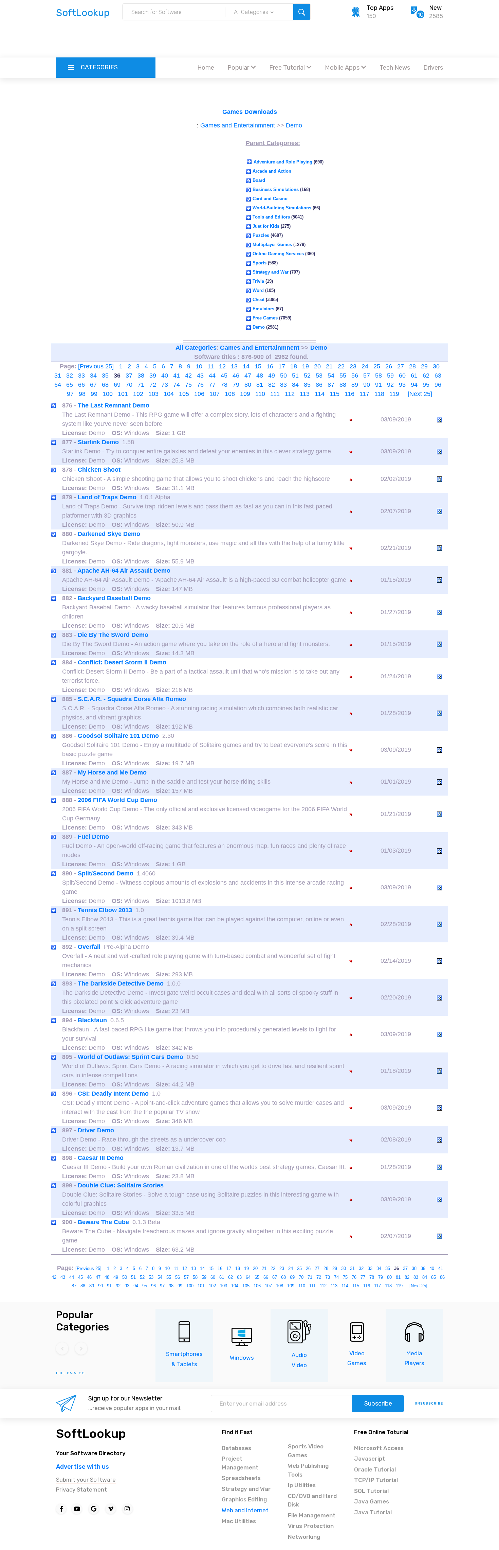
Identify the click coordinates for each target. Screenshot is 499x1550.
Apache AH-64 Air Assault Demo (123, 570)
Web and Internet (245, 1510)
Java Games (371, 1501)
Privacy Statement (81, 1489)
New (435, 8)
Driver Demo (96, 1130)
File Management (311, 1515)
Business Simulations (276, 189)
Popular (238, 67)
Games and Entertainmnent (237, 125)
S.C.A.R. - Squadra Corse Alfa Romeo (132, 699)
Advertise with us (82, 1466)
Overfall (89, 946)
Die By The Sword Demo (113, 634)
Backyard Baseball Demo (114, 598)
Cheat (258, 299)
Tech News (395, 67)
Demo (294, 125)
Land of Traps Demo (107, 497)
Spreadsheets (241, 1478)
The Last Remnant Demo (113, 405)
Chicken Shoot (99, 469)
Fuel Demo (93, 836)
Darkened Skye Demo (109, 533)
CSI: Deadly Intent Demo (113, 1093)
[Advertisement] (249, 39)
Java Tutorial (373, 1512)
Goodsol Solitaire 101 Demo (118, 735)
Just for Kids (266, 226)
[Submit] (301, 12)
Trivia (258, 281)
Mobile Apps (342, 67)
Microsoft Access (379, 1448)
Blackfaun (92, 1020)
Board (259, 180)
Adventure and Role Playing (283, 161)
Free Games (265, 317)
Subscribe (378, 1403)
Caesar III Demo (101, 1157)
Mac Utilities (239, 1521)
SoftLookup (91, 1433)
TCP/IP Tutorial (376, 1480)
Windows (242, 1357)
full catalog (70, 1373)
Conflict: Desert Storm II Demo (122, 662)
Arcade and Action (272, 171)
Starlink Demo (98, 442)
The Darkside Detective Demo (121, 983)
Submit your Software (86, 1479)
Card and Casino (270, 198)
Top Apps (380, 8)
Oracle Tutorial (375, 1469)
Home (205, 67)
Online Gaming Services (278, 253)
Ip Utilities (302, 1485)
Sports (259, 262)
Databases (236, 1448)
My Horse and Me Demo (112, 772)
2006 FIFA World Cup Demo (117, 800)
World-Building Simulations (282, 207)
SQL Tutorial (371, 1490)
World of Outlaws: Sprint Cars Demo (130, 1056)
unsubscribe (429, 1403)
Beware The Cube (103, 1222)
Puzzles (261, 235)
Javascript (369, 1458)
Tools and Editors (271, 217)
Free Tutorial (287, 67)
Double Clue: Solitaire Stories (121, 1185)
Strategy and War (271, 272)
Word (258, 290)
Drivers (433, 67)
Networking (304, 1536)
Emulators (263, 308)
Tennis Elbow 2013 (105, 910)
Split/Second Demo (105, 873)
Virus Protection (311, 1525)
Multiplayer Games (272, 244)
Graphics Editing (244, 1499)
